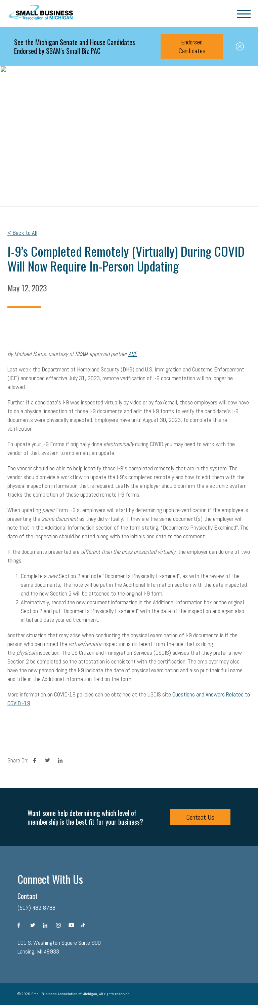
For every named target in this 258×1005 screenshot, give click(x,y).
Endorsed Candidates (192, 46)
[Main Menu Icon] (244, 13)
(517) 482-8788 (36, 907)
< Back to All (22, 233)
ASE (132, 354)
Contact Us (200, 817)
